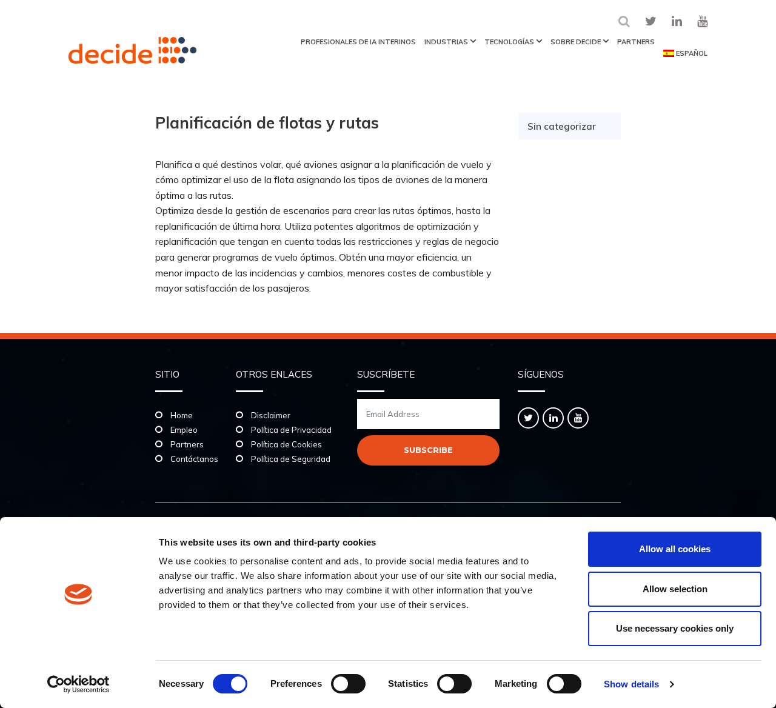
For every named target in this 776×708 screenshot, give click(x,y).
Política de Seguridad (290, 459)
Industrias (446, 42)
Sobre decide (575, 42)
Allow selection (675, 589)
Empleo (184, 430)
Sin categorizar (561, 126)
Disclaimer (270, 415)
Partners (636, 42)
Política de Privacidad (291, 430)
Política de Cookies (286, 444)
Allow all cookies (675, 549)
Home (181, 415)
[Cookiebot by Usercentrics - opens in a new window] (78, 684)
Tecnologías (509, 42)
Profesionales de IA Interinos (358, 42)
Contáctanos (194, 459)
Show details (631, 684)
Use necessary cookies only (675, 628)
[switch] (348, 683)
